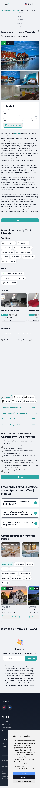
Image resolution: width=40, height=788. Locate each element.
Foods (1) (7, 401)
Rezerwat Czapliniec (10, 419)
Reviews (19, 23)
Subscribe (31, 658)
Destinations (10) (31, 401)
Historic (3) (20, 397)
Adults (24, 117)
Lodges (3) (5, 578)
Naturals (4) (8, 397)
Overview (20, 12)
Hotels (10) (18, 401)
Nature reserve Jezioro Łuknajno (14, 413)
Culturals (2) (31, 397)
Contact (5, 721)
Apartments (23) (7, 564)
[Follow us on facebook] (10, 707)
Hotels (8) (30, 564)
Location (20, 19)
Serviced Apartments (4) (9, 573)
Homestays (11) (19, 564)
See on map (35, 340)
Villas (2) (28, 578)
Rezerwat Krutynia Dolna (11, 425)
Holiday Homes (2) (17, 578)
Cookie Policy (7, 727)
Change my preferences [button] (24, 781)
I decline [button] (24, 777)
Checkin (6, 110)
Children (34, 117)
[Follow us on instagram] (4, 707)
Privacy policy (6, 724)
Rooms (20, 16)
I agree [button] (24, 773)
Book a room (19, 220)
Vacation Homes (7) (16, 569)
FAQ (20, 27)
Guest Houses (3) (25, 573)
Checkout (6, 117)
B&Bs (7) (4, 569)
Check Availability (14, 125)
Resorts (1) (5, 583)
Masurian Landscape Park (12, 407)
